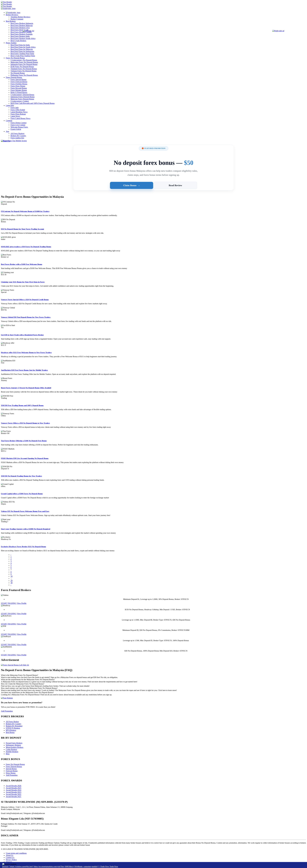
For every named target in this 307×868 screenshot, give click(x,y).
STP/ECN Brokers (13, 728)
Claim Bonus (131, 185)
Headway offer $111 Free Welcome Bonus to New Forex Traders (26, 352)
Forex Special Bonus (18, 79)
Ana (7, 131)
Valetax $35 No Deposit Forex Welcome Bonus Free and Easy (25, 511)
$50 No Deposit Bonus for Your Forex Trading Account (22, 229)
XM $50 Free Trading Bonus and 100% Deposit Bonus (22, 405)
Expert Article (16, 129)
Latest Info (10, 105)
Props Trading (11, 43)
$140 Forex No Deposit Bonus (22, 67)
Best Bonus (10, 732)
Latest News (15, 116)
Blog (7, 754)
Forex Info (15, 108)
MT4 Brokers (11, 730)
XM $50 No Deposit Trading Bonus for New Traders (21, 476)
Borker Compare (17, 19)
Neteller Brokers (12, 752)
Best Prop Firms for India (20, 45)
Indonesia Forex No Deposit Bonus (24, 64)
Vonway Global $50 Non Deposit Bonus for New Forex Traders (25, 317)
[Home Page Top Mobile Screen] (14, 141)
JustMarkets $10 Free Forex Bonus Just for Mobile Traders (24, 370)
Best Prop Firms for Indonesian (22, 51)
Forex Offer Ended (18, 110)
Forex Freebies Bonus (19, 84)
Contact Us (10, 857)
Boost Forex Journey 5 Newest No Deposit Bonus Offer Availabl (26, 388)
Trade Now (113, 866)
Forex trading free (17, 138)
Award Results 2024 (13, 790)
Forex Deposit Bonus (14, 77)
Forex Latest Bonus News (20, 118)
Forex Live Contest (18, 125)
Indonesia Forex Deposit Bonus (23, 97)
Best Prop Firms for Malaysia (22, 49)
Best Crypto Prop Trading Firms (23, 56)
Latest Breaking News (19, 112)
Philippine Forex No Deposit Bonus (24, 75)
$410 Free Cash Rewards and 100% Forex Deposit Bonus (33, 103)
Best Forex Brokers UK (20, 30)
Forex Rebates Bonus (19, 90)
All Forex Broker (12, 722)
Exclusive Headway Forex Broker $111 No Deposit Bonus (23, 547)
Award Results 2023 (13, 792)
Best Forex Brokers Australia (21, 34)
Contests (9, 121)
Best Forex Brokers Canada (21, 32)
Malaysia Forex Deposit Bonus (22, 99)
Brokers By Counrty (18, 136)
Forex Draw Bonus (18, 86)
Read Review (175, 185)
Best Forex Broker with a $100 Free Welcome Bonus (21, 264)
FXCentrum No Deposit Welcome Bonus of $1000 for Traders (25, 211)
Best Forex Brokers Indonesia (22, 23)
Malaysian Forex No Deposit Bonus (24, 62)
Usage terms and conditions (16, 853)
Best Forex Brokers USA (20, 28)
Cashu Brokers (11, 749)
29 (11, 581)
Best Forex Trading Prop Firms (22, 54)
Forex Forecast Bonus (19, 82)
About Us (9, 855)
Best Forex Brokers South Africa (23, 38)
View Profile (21, 603)
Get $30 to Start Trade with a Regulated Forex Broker (22, 335)
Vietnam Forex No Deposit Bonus (23, 71)
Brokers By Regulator (14, 726)
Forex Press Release (18, 114)
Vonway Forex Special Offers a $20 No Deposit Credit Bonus (25, 300)
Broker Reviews (12, 15)
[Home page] (13, 13)
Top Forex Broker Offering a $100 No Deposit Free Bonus (24, 441)
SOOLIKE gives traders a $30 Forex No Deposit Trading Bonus (26, 247)
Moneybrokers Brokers (14, 747)
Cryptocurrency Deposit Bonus (22, 95)
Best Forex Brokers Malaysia (22, 25)
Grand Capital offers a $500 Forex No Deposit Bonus (22, 494)
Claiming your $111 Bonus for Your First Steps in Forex (23, 282)
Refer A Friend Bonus (19, 92)
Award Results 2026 (13, 786)
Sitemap (9, 862)
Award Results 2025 (13, 788)
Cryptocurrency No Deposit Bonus (24, 60)
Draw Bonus (10, 773)
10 (11, 576)
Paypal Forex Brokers (14, 743)
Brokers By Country (13, 724)
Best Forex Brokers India (20, 36)
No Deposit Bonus (18, 73)
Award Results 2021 (13, 797)
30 (11, 583)
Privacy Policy (11, 860)
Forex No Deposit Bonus (15, 58)
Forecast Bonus (12, 771)
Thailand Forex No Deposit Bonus (24, 69)
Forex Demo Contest (18, 123)
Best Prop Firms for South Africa (23, 47)
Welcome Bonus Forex (19, 127)
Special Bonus (11, 769)
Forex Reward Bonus (19, 88)
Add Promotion (7, 711)
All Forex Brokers (17, 134)
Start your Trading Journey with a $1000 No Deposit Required (25, 529)
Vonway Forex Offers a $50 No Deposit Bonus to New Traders (25, 423)
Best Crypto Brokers (18, 41)
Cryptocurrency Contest (20, 101)
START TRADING (8, 603)
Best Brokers (11, 21)
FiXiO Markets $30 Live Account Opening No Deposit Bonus (24, 458)
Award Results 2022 (13, 794)
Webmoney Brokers (13, 745)
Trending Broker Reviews (20, 17)
